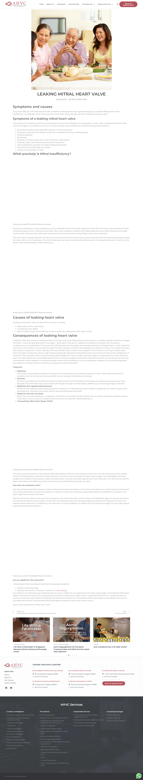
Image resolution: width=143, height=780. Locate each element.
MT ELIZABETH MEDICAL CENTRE (80, 670)
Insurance (61, 4)
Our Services (87, 4)
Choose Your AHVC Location (47, 665)
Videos (96, 644)
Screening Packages (115, 712)
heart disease (61, 591)
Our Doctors (74, 4)
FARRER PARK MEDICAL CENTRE (113, 670)
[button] (117, 4)
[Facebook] (6, 688)
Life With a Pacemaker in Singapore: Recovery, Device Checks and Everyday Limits (30, 649)
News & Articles (104, 4)
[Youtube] (11, 688)
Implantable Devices (82, 712)
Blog (55, 644)
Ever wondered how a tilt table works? (110, 647)
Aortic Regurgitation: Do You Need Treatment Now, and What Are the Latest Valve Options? (71, 649)
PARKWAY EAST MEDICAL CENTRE (80, 681)
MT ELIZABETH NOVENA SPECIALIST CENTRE (48, 670)
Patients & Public (19, 644)
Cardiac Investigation (15, 712)
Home (41, 4)
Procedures (44, 712)
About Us (50, 4)
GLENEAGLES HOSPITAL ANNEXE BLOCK (46, 681)
